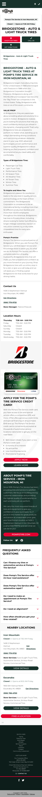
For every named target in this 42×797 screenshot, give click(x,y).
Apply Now (21, 460)
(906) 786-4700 (10, 693)
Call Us (31, 41)
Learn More (21, 465)
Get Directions (11, 45)
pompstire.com (21, 534)
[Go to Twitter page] (23, 781)
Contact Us (22, 773)
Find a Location (21, 716)
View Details (21, 668)
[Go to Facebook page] (19, 781)
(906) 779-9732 (10, 653)
